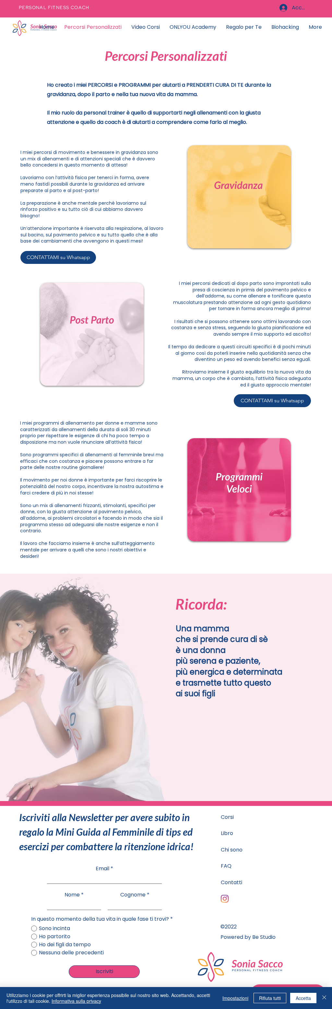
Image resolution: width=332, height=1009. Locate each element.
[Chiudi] (324, 998)
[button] (244, 27)
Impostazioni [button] (235, 998)
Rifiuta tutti (270, 998)
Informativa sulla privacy (76, 1001)
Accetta (303, 998)
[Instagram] (225, 899)
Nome (72, 894)
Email (102, 868)
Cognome (133, 894)
